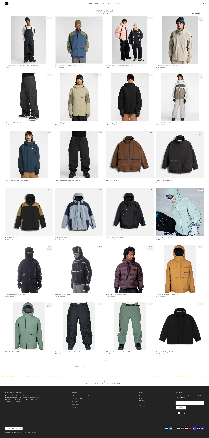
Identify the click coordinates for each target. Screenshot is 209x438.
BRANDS (118, 3)
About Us (141, 400)
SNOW (97, 3)
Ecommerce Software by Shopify (29, 432)
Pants (84, 366)
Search (140, 398)
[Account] (195, 3)
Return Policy (142, 405)
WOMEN (110, 3)
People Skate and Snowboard (14, 432)
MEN (103, 3)
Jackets (77, 366)
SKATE (90, 3)
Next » (106, 360)
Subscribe (181, 407)
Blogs (140, 396)
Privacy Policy (142, 403)
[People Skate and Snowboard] (7, 3)
